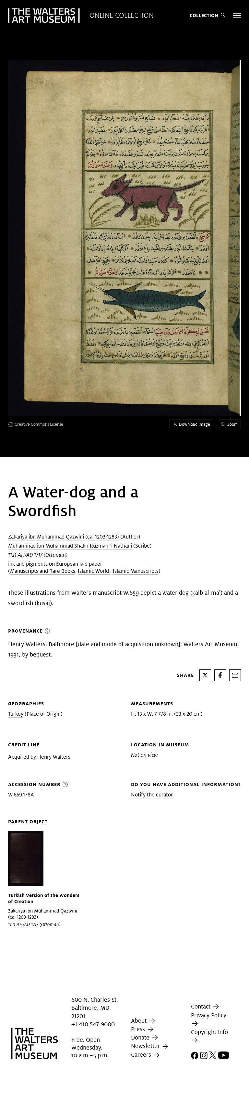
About (139, 1020)
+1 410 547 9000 (93, 1024)
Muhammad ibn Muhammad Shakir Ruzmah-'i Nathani (70, 545)
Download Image (194, 424)
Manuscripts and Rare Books (42, 571)
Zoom (232, 424)
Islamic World (94, 571)
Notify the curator (152, 794)
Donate (141, 1037)
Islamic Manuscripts (136, 571)
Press (139, 1029)
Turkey (15, 713)
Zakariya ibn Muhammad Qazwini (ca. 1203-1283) (63, 536)
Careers (142, 1054)
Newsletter (146, 1046)
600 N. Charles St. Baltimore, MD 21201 (94, 1007)
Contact (201, 1006)
